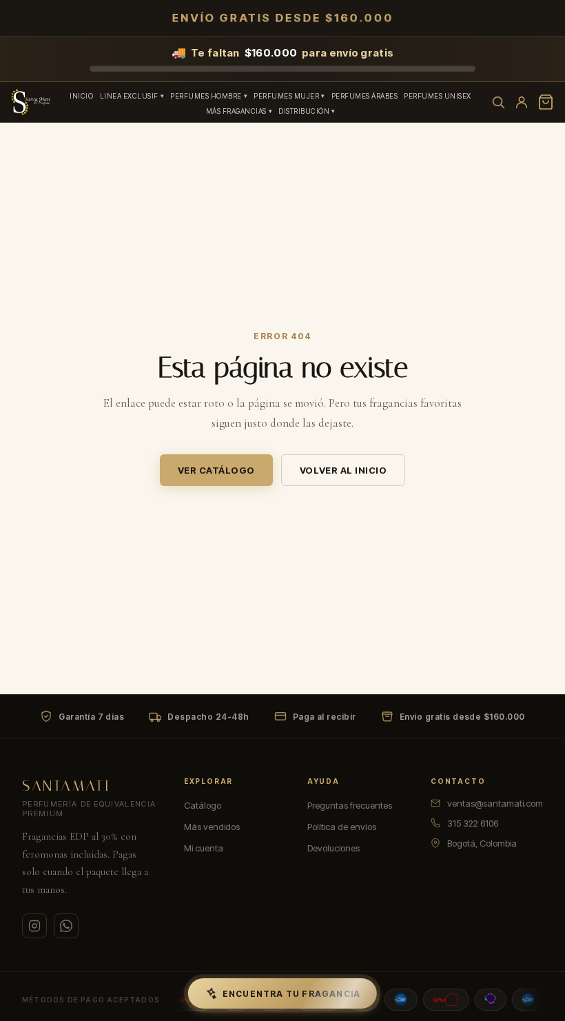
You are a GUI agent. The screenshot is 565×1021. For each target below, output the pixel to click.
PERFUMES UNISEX (437, 96)
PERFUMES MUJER (286, 96)
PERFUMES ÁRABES (364, 96)
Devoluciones (333, 847)
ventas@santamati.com (495, 803)
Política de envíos (341, 826)
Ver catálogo (216, 470)
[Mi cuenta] (521, 102)
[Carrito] (545, 102)
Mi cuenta (203, 847)
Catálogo (202, 805)
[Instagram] (34, 925)
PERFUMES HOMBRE (206, 96)
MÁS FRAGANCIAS (236, 111)
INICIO (81, 96)
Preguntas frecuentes (349, 805)
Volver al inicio (343, 470)
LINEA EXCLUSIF (129, 96)
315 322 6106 (472, 823)
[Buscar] (498, 102)
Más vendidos (212, 826)
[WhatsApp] (66, 925)
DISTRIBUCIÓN (303, 111)
